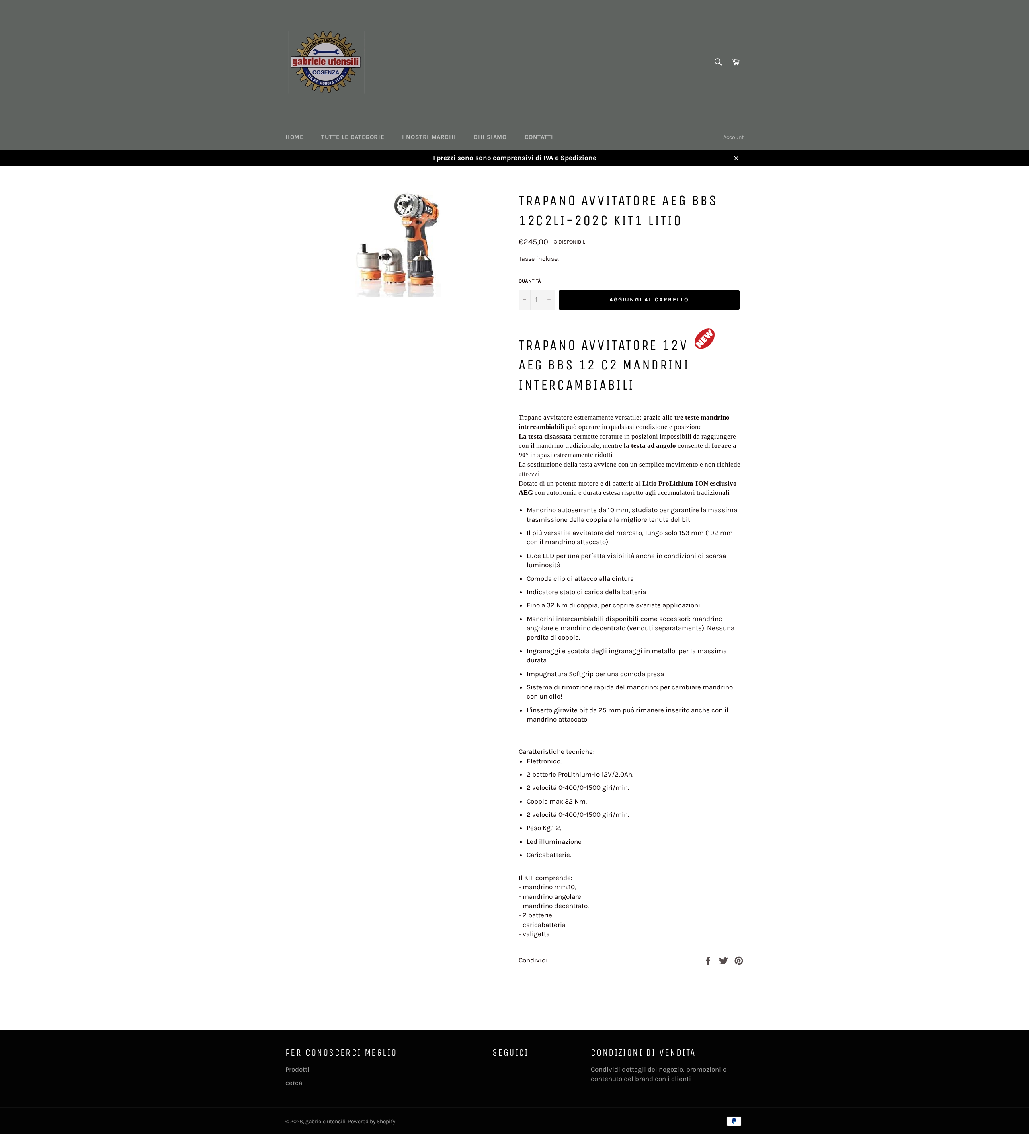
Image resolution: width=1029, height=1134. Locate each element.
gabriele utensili (325, 1121)
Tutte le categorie (352, 137)
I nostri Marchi (429, 137)
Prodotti (297, 1069)
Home (294, 137)
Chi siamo (490, 137)
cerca (293, 1083)
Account (733, 137)
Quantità (530, 281)
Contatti (539, 137)
